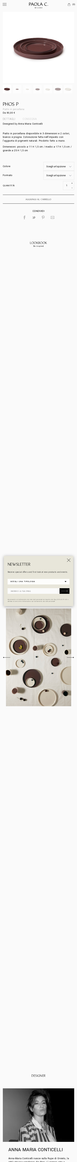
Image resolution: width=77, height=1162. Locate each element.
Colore (6, 166)
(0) (73, 4)
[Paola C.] (38, 4)
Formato (8, 175)
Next (70, 657)
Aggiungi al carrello (38, 199)
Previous (6, 657)
